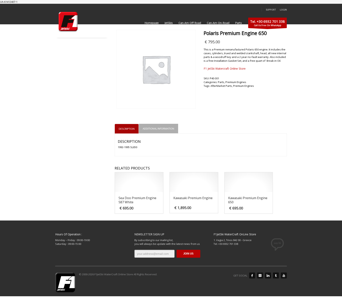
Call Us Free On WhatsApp (267, 23)
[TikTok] (276, 275)
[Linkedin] (268, 275)
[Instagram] (260, 275)
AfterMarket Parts (221, 86)
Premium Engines (235, 82)
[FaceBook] (252, 275)
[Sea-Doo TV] (284, 275)
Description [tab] (127, 129)
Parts (221, 82)
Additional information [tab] (158, 128)
